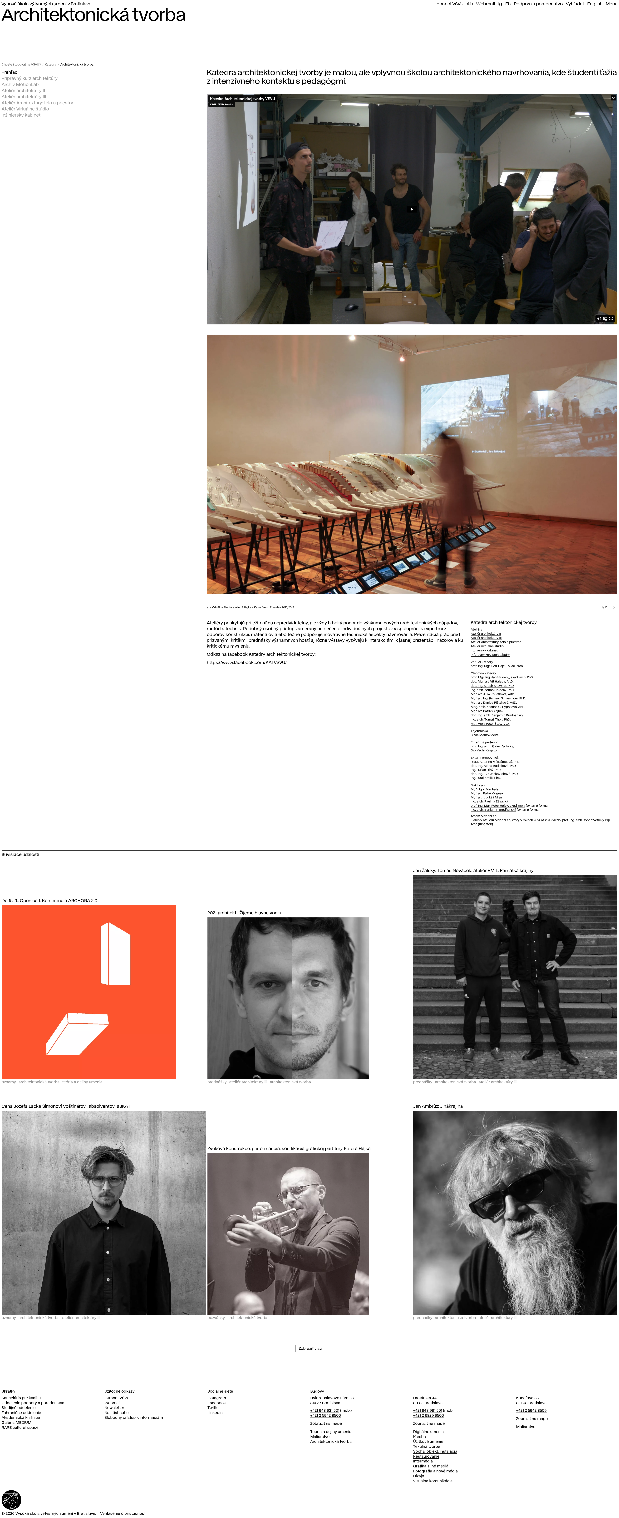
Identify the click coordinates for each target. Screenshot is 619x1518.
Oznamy (9, 1082)
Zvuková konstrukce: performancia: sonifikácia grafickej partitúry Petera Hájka (289, 1149)
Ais (470, 4)
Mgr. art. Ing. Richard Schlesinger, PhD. (498, 698)
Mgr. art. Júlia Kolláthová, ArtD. (493, 694)
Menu (611, 4)
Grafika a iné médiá (430, 1466)
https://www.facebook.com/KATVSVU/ (247, 663)
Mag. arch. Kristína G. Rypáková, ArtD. (498, 707)
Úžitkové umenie (428, 1441)
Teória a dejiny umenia (82, 1082)
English (595, 4)
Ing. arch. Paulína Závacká (489, 801)
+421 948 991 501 (427, 1410)
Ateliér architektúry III (24, 97)
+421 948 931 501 (324, 1410)
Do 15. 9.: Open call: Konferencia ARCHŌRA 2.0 (49, 901)
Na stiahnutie (116, 1413)
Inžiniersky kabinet (21, 115)
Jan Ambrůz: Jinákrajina (438, 1107)
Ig (500, 4)
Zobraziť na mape (326, 1423)
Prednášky (217, 1082)
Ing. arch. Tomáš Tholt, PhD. (491, 719)
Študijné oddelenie (19, 1408)
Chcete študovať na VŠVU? (21, 64)
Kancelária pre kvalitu (21, 1398)
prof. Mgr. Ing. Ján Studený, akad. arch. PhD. (502, 677)
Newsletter (114, 1408)
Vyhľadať (575, 4)
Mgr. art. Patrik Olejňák (487, 711)
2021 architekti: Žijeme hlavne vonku (244, 913)
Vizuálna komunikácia (433, 1481)
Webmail (485, 4)
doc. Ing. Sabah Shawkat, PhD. (492, 686)
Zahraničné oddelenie (21, 1413)
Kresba (419, 1437)
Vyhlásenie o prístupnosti (123, 1513)
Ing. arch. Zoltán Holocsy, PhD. (492, 690)
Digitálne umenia (428, 1432)
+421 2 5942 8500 (325, 1415)
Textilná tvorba (426, 1446)
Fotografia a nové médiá (435, 1471)
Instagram (216, 1398)
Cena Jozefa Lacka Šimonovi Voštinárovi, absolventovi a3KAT (66, 1107)
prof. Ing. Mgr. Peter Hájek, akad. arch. (498, 805)
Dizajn (418, 1476)
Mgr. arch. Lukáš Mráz (486, 797)
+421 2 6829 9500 (428, 1415)
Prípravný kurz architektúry (30, 79)
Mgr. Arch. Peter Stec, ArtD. (490, 723)
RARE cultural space (20, 1427)
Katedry (50, 64)
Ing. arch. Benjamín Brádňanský (493, 809)
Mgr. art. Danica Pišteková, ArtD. (494, 702)
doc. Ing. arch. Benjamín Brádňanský (497, 715)
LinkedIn (215, 1413)
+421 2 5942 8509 (531, 1410)
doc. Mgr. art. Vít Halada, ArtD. (492, 681)
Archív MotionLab (20, 85)
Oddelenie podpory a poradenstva (33, 1403)
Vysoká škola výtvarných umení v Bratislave (47, 4)
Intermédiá (423, 1461)
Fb (508, 4)
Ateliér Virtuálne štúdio (25, 109)
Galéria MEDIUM (16, 1422)
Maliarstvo (320, 1437)
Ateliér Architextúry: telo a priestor (37, 103)
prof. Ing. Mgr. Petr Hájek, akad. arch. (497, 666)
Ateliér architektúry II (23, 91)
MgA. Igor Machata (485, 789)
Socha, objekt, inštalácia (435, 1451)
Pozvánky (216, 1318)
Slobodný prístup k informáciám (133, 1417)
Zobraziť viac (310, 1348)
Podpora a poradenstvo (538, 4)
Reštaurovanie (426, 1456)
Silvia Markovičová (485, 735)
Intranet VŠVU (449, 4)
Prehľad (10, 73)
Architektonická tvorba (76, 64)
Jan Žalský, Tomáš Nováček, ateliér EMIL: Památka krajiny (473, 871)
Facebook (216, 1403)
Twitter (213, 1408)
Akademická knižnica (21, 1417)
